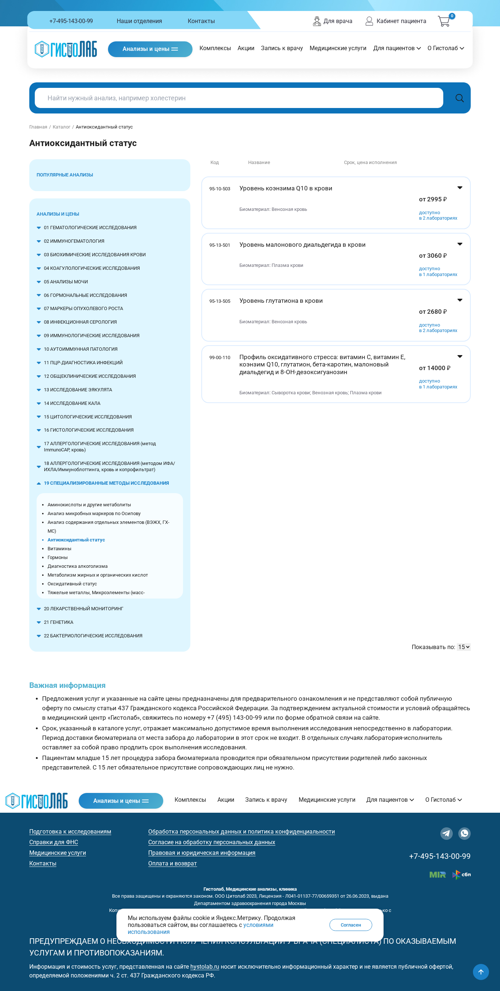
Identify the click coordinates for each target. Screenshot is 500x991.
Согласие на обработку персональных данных (211, 842)
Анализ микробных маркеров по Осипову (94, 513)
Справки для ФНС (53, 842)
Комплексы (215, 48)
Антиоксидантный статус (76, 540)
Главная (38, 127)
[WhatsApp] (464, 833)
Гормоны (58, 557)
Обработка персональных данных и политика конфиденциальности (241, 831)
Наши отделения (139, 21)
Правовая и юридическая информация (201, 852)
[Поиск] (459, 98)
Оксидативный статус (72, 583)
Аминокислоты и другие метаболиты (89, 504)
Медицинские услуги (338, 48)
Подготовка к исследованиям (70, 831)
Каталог (61, 127)
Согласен (351, 924)
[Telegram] (446, 833)
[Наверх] (481, 972)
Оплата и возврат (172, 863)
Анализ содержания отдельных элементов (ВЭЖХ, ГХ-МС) (108, 526)
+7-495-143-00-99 (71, 21)
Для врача (338, 21)
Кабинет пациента (401, 21)
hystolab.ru (204, 966)
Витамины (59, 548)
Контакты (201, 21)
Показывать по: (433, 647)
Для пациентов (394, 48)
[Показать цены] (460, 203)
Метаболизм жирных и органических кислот (98, 575)
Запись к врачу (282, 48)
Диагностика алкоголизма (78, 566)
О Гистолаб (443, 48)
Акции (246, 48)
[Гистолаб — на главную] (66, 49)
